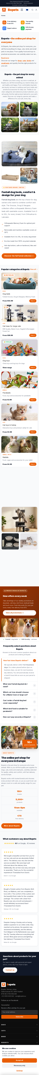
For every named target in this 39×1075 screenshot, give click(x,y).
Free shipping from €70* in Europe (19, 1)
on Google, (19, 843)
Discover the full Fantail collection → (19, 256)
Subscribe (19, 1017)
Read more (5, 58)
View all (33, 269)
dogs (20, 61)
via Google (12, 876)
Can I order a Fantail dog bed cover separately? (14, 701)
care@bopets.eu (20, 996)
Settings (19, 1070)
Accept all (19, 1060)
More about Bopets (12, 826)
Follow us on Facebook (9, 1000)
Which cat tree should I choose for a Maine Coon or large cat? (16, 693)
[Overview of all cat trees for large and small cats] (19, 519)
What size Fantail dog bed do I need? (15, 685)
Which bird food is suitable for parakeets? (15, 710)
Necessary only (19, 1065)
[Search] (32, 10)
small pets (5, 63)
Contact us (10, 970)
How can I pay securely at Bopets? (17, 717)
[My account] (36, 10)
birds (29, 61)
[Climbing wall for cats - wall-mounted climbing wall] (28, 541)
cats (24, 61)
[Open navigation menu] (22, 10)
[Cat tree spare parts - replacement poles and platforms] (10, 541)
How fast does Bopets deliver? (15, 660)
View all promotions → (15, 613)
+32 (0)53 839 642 (7, 996)
